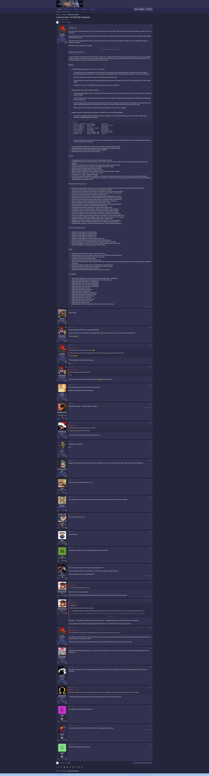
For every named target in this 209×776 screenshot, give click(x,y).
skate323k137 (62, 431)
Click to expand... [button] (110, 616)
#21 (151, 667)
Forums (60, 9)
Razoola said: (73, 370)
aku (62, 574)
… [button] (63, 22)
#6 (151, 384)
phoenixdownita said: (74, 630)
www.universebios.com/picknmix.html (86, 77)
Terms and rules (132, 774)
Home (148, 774)
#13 (151, 514)
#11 (151, 479)
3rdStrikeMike (62, 657)
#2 (151, 310)
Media (76, 9)
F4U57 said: (72, 425)
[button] (72, 9)
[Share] (149, 25)
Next (68, 22)
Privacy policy (140, 774)
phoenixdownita (62, 591)
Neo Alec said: (73, 690)
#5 (151, 367)
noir (62, 556)
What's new (67, 9)
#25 (151, 744)
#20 (151, 648)
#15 (151, 547)
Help (145, 774)
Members (93, 9)
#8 (151, 422)
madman (62, 318)
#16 (151, 565)
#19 (151, 627)
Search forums (65, 12)
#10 (151, 460)
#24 (151, 725)
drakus (62, 753)
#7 (151, 403)
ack (62, 450)
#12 (151, 497)
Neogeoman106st (62, 413)
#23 (151, 706)
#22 (151, 687)
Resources (84, 9)
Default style (61, 774)
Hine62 (62, 523)
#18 (151, 600)
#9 (151, 441)
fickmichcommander (62, 470)
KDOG (62, 715)
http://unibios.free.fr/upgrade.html (78, 592)
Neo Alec (62, 675)
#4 (151, 345)
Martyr (62, 734)
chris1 (62, 540)
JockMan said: (73, 348)
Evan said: (72, 585)
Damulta (62, 505)
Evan (62, 488)
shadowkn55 (62, 696)
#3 (151, 327)
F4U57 (62, 393)
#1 (151, 25)
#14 (151, 531)
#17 (151, 582)
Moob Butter (62, 336)
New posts (58, 12)
